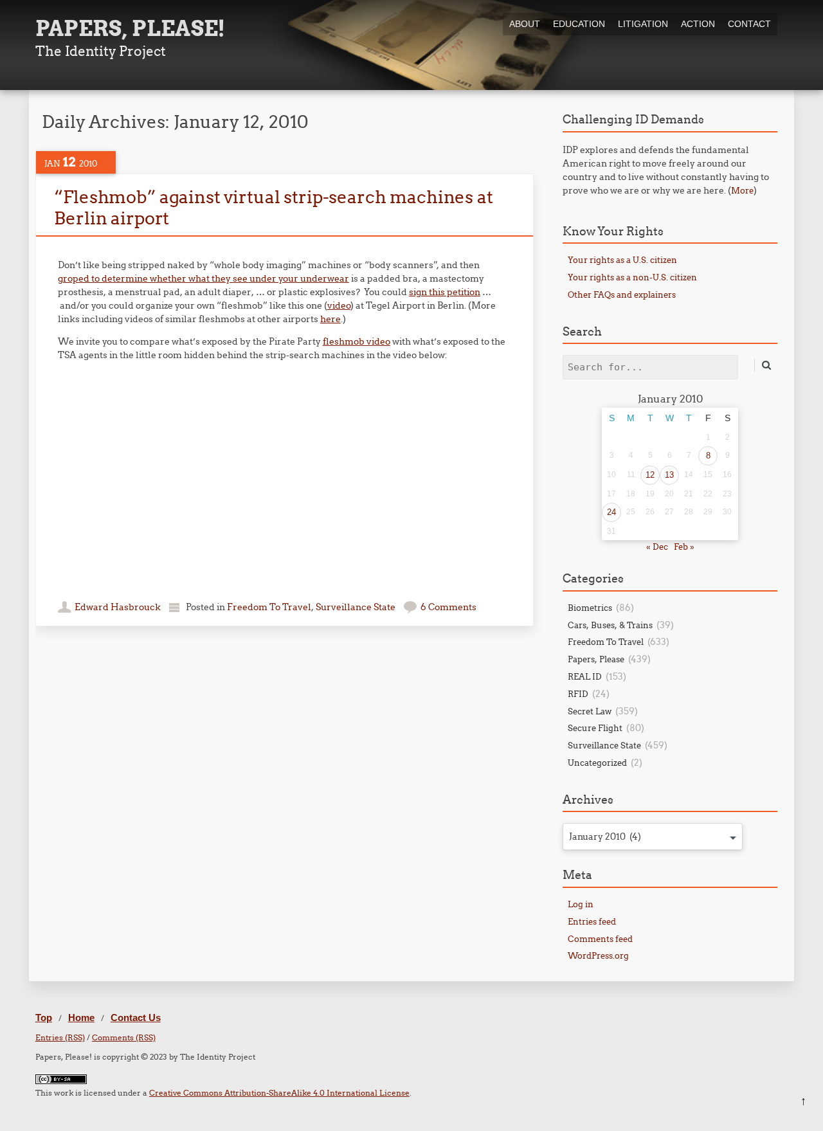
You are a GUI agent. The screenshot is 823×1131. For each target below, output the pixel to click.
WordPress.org (598, 955)
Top (43, 1017)
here (330, 319)
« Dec (657, 546)
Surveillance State (355, 607)
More (742, 190)
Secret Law (589, 711)
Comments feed (600, 939)
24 (611, 512)
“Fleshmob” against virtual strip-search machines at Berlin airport (273, 207)
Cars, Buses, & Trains (610, 625)
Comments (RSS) (124, 1037)
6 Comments (448, 607)
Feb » (684, 546)
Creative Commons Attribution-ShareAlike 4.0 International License (279, 1093)
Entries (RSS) (60, 1037)
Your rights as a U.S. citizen (622, 260)
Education (579, 24)
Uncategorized (597, 762)
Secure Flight (595, 728)
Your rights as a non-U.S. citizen (632, 277)
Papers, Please (596, 659)
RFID (578, 694)
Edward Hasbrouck (118, 607)
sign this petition (444, 292)
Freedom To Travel (269, 607)
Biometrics (590, 607)
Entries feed (592, 921)
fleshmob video (356, 341)
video (338, 305)
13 (669, 475)
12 (650, 475)
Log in (580, 904)
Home (81, 1017)
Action (698, 24)
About (524, 24)
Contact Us (136, 1017)
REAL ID (585, 676)
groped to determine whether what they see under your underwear (203, 278)
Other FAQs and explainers (622, 294)
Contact (749, 24)
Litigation (643, 24)
